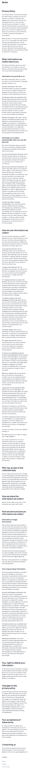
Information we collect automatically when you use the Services (14, 140)
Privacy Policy (8, 11)
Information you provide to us (13, 76)
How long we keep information (13, 569)
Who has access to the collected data (12, 469)
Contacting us (9, 745)
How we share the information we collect (12, 497)
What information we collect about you (12, 60)
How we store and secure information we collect (14, 512)
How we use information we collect (15, 231)
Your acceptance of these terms (11, 721)
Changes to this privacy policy (9, 687)
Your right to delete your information (13, 664)
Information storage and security (9, 521)
